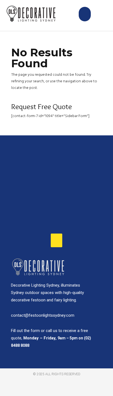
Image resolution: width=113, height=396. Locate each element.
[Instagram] (87, 388)
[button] (84, 14)
